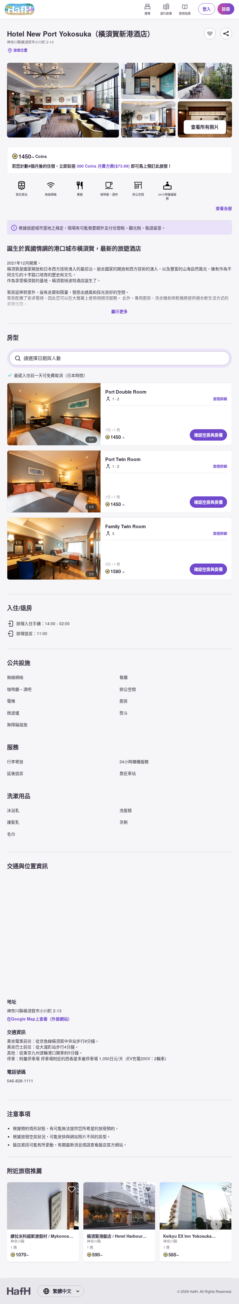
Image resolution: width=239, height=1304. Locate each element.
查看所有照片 (205, 127)
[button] (54, 414)
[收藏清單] (209, 33)
